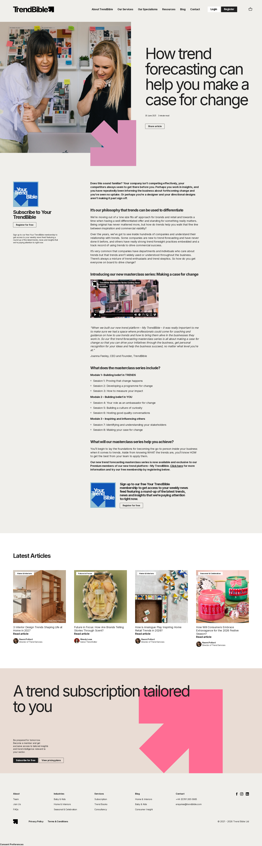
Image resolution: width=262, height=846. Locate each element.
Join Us (17, 804)
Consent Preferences (11, 844)
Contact (195, 9)
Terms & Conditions (58, 821)
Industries (59, 793)
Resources (168, 9)
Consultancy (100, 809)
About (16, 793)
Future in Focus (85, 573)
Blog (183, 9)
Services (99, 793)
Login (214, 9)
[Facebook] (237, 794)
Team (16, 799)
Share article (155, 126)
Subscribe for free (25, 760)
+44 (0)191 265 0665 (186, 799)
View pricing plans (51, 760)
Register (229, 9)
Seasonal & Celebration (210, 573)
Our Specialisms (148, 9)
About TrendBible (102, 9)
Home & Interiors (24, 573)
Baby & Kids (60, 799)
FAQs (15, 809)
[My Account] (33, 9)
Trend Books (100, 804)
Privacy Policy (36, 821)
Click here (176, 465)
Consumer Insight (144, 809)
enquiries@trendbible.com (188, 804)
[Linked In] (247, 794)
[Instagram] (241, 794)
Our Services (125, 9)
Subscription (100, 799)
